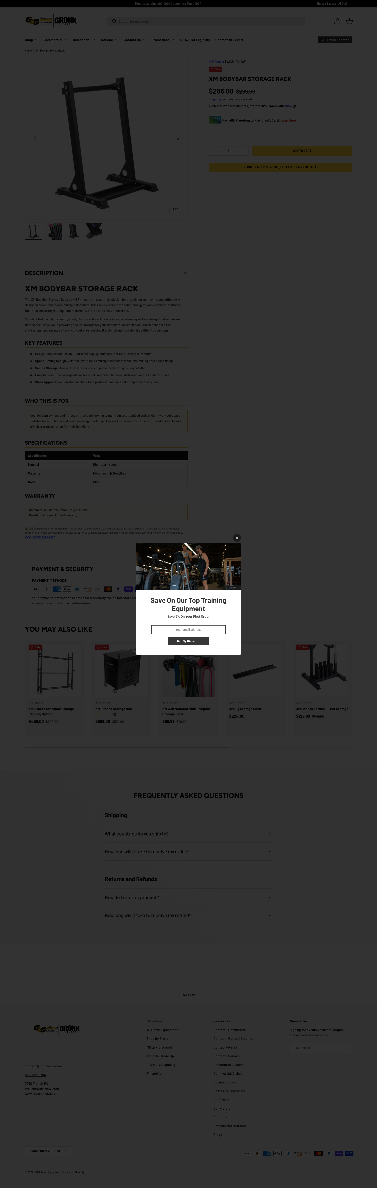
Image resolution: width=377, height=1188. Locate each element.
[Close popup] (237, 538)
